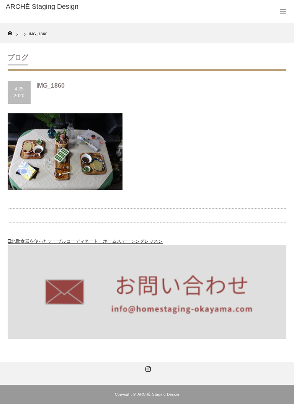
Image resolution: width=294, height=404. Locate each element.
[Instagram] (147, 367)
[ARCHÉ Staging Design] (64, 7)
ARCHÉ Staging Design (158, 394)
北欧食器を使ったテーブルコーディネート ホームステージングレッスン (87, 241)
